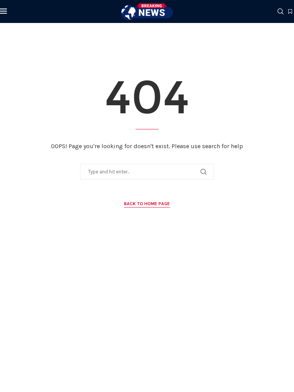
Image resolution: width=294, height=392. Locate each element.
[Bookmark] (290, 11)
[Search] (280, 11)
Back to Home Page (147, 203)
